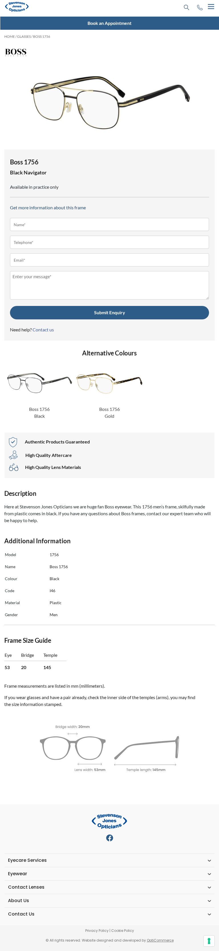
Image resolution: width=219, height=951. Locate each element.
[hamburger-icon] (210, 7)
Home (9, 36)
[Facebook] (109, 837)
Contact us (43, 329)
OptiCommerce (160, 940)
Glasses (24, 36)
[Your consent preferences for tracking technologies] (209, 941)
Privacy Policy (97, 930)
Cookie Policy (122, 930)
